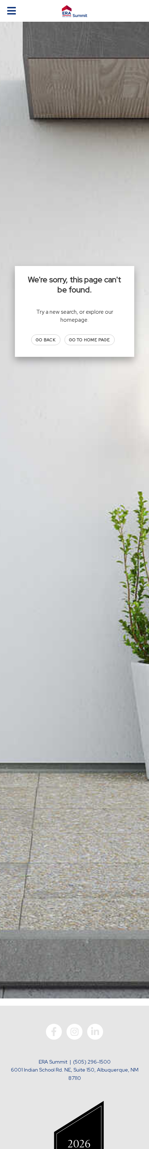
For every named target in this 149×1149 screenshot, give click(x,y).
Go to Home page (89, 339)
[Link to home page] (74, 11)
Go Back (46, 339)
